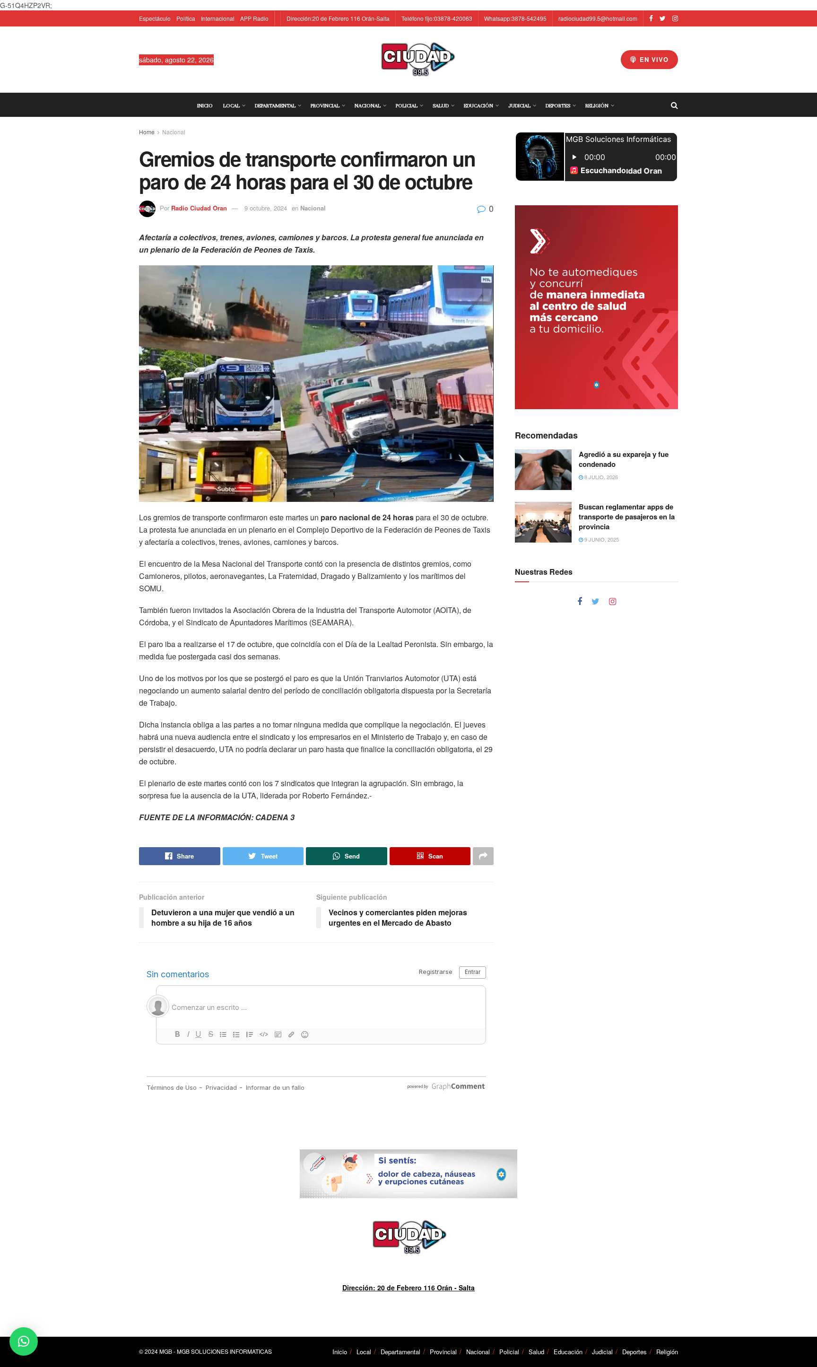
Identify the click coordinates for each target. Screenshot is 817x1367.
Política (185, 18)
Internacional (218, 18)
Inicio (205, 105)
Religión (596, 105)
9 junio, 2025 (601, 539)
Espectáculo (155, 18)
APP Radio (254, 18)
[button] (23, 1341)
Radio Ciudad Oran (199, 207)
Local (231, 105)
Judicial (519, 105)
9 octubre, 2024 (265, 207)
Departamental (275, 105)
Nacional (368, 105)
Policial (406, 105)
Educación (478, 105)
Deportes (558, 105)
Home (147, 132)
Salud (441, 105)
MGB (165, 1351)
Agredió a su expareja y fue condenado (624, 459)
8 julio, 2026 (600, 477)
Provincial (325, 105)
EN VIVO (653, 59)
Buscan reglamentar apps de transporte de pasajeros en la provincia (627, 516)
